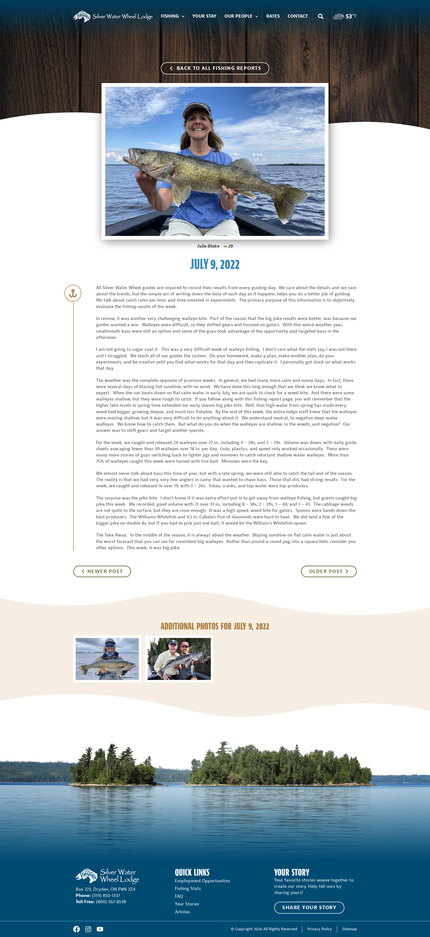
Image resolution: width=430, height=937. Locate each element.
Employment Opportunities (202, 881)
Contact (298, 16)
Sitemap (349, 929)
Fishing (170, 16)
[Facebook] (76, 929)
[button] (321, 16)
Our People (238, 16)
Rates (273, 16)
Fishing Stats (188, 889)
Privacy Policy (319, 929)
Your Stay (204, 16)
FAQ (179, 896)
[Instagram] (88, 929)
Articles (182, 912)
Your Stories (187, 904)
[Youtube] (100, 929)
